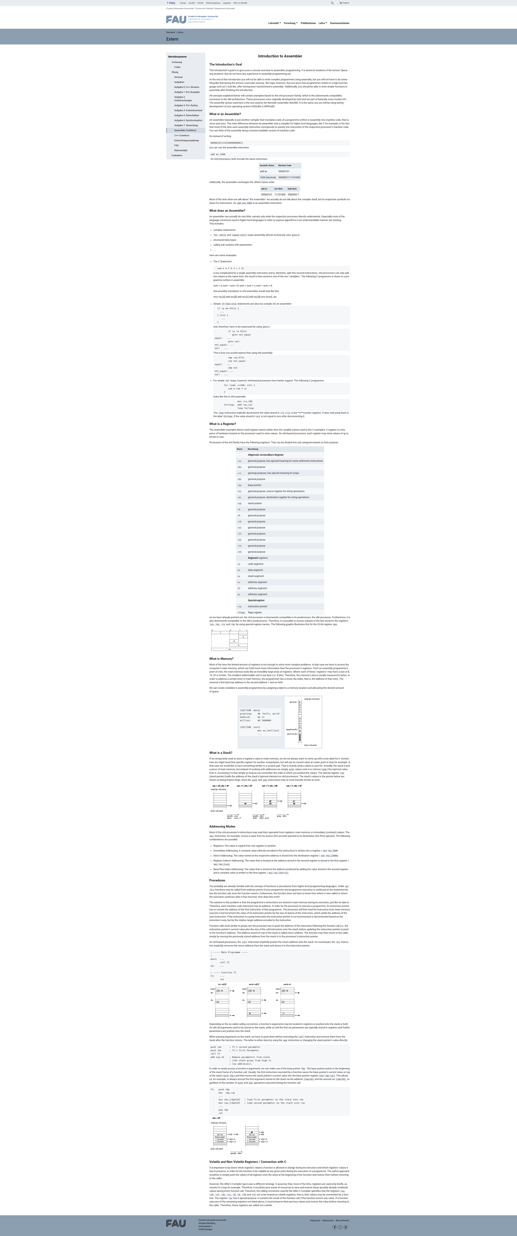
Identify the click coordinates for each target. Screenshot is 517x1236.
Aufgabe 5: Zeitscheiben (186, 115)
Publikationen (308, 23)
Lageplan (227, 3)
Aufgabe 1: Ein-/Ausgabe (187, 92)
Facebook (335, 1227)
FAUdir (200, 3)
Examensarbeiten (339, 23)
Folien (177, 67)
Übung (175, 72)
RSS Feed (340, 1227)
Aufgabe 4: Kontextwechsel (188, 110)
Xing (345, 1227)
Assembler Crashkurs (185, 130)
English (346, 3)
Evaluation (177, 155)
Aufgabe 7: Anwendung (186, 125)
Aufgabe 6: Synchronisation (188, 120)
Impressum (315, 1220)
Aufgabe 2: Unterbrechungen (183, 99)
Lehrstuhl (273, 23)
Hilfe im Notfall (240, 3)
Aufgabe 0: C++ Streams (186, 87)
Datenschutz (328, 1220)
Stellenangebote (213, 3)
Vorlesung (177, 62)
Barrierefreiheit (342, 1220)
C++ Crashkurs (181, 135)
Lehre (322, 23)
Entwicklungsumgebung (186, 140)
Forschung (289, 23)
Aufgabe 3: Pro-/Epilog (186, 105)
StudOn (192, 3)
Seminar (178, 77)
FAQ (176, 145)
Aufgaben (179, 82)
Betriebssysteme (177, 56)
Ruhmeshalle (180, 150)
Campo (183, 3)
